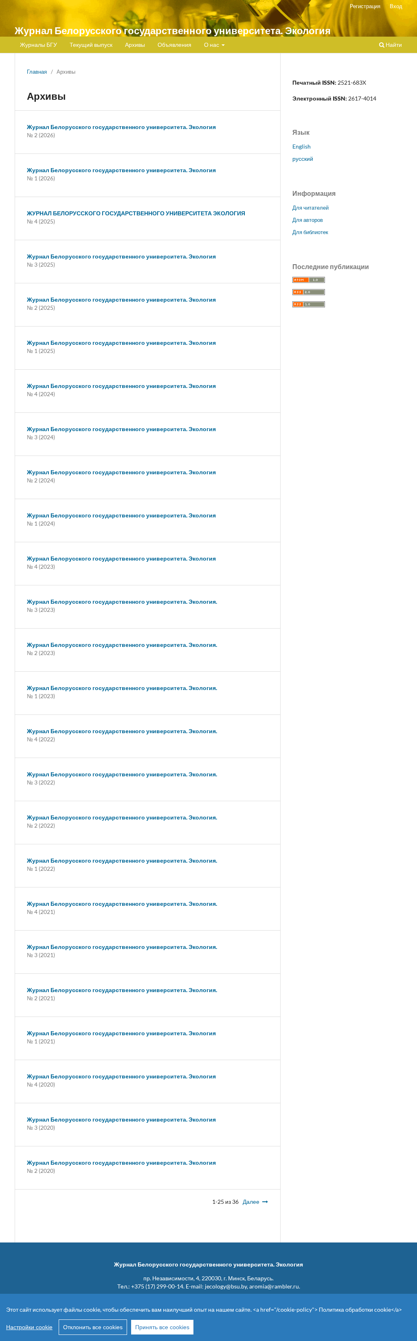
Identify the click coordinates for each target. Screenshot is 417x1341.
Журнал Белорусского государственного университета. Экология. (122, 601)
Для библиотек (310, 232)
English (301, 146)
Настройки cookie (29, 1327)
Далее (251, 1201)
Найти (393, 44)
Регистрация (365, 6)
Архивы (135, 44)
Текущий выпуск (91, 44)
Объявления (174, 44)
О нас (212, 44)
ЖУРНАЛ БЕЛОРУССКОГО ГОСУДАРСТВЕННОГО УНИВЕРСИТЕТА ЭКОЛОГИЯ (136, 213)
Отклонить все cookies (93, 1327)
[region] (208, 1317)
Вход (396, 6)
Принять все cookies (162, 1327)
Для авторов (307, 220)
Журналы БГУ (38, 44)
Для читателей (310, 207)
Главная (37, 71)
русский (302, 158)
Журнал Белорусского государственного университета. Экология (173, 30)
